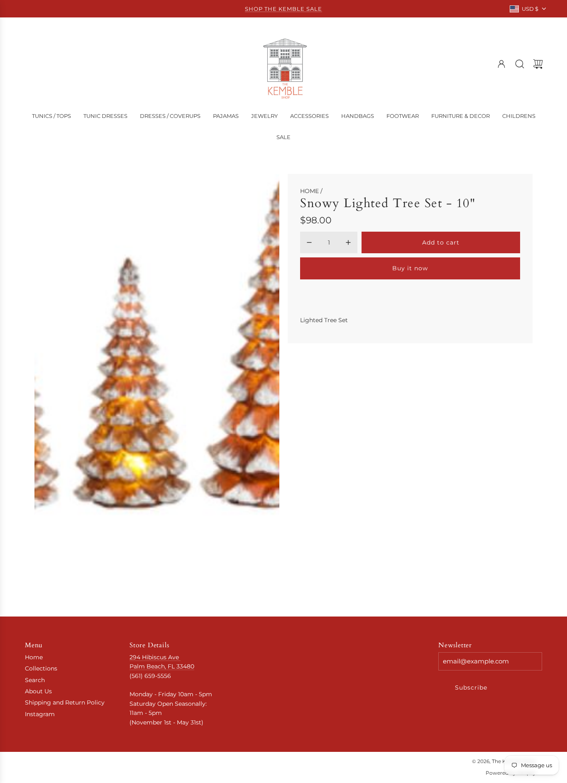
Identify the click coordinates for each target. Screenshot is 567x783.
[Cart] (538, 64)
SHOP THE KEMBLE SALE (283, 8)
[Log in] (501, 64)
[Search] (520, 64)
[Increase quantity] (348, 242)
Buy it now (410, 268)
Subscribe (471, 687)
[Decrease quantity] (309, 242)
